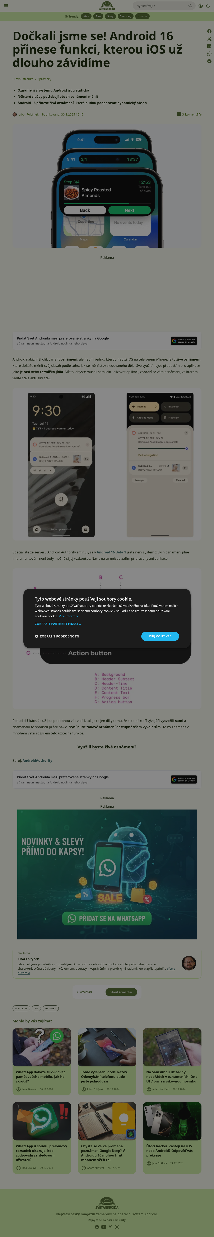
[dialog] (107, 618)
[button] (107, 624)
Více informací (69, 616)
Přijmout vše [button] (160, 636)
